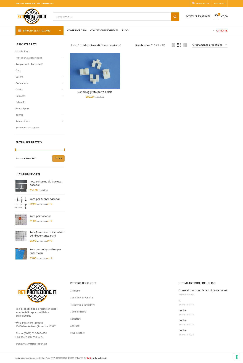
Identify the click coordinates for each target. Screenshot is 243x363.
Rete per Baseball (40, 216)
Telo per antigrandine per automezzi (45, 251)
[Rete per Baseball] (21, 219)
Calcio (18, 89)
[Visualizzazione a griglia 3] (179, 45)
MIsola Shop (22, 51)
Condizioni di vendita (81, 297)
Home (73, 44)
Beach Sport (22, 108)
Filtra (58, 158)
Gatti (18, 70)
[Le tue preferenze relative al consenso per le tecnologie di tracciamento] (236, 356)
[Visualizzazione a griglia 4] (185, 45)
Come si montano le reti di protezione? (203, 290)
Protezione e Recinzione (28, 57)
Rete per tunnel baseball (45, 199)
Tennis (19, 114)
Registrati (75, 318)
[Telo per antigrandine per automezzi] (21, 254)
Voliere (19, 76)
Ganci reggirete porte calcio (94, 92)
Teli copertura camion (27, 127)
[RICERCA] (175, 16)
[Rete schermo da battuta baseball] (21, 186)
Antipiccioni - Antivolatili (29, 64)
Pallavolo (20, 102)
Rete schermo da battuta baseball (46, 183)
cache (183, 310)
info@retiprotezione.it (34, 343)
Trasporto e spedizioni (82, 304)
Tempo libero (22, 121)
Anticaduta (21, 82)
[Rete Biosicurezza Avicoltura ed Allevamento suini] (21, 237)
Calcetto (20, 95)
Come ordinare (78, 311)
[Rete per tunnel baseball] (21, 203)
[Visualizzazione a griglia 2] (173, 45)
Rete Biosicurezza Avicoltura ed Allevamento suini (47, 234)
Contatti (75, 325)
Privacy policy (77, 332)
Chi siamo (75, 290)
